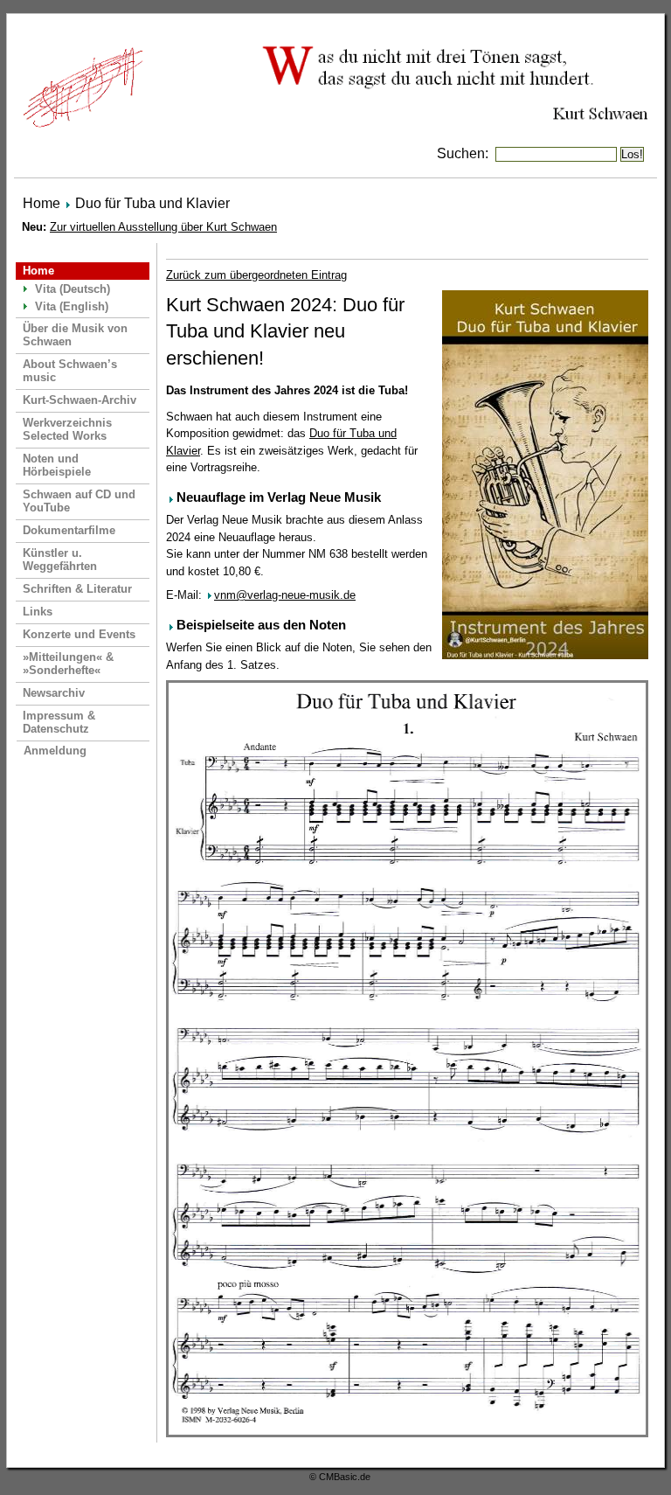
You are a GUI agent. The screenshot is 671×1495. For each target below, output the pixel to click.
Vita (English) (71, 306)
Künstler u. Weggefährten (60, 559)
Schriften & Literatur (77, 588)
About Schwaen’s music (70, 371)
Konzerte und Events (79, 634)
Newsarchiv (54, 692)
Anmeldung (55, 750)
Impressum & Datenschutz (59, 722)
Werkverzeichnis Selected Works (67, 429)
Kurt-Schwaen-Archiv (79, 400)
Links (37, 611)
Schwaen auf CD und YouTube (79, 501)
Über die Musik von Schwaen (75, 335)
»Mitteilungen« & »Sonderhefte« (68, 663)
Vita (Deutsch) (72, 289)
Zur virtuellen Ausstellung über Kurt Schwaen (163, 226)
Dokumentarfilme (69, 530)
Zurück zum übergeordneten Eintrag (256, 275)
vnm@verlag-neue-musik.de (285, 594)
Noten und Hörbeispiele (57, 465)
